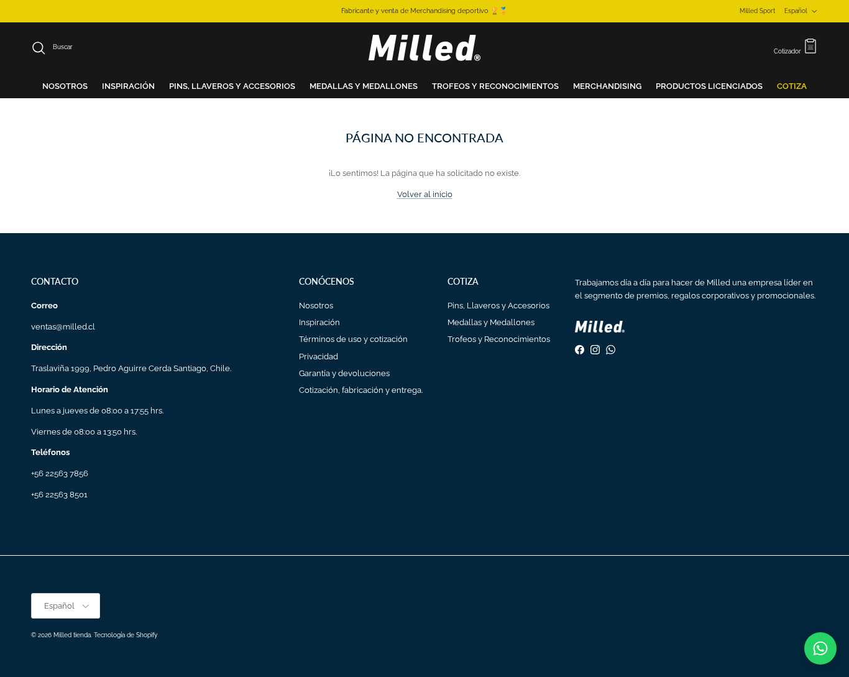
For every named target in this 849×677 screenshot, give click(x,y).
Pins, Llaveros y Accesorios (498, 305)
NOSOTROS (65, 86)
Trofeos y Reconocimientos (498, 339)
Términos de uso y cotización (353, 339)
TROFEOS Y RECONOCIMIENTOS (495, 86)
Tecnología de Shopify (125, 635)
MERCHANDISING (607, 86)
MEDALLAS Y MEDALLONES (364, 86)
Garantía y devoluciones (344, 373)
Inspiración (319, 322)
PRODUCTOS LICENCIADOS (709, 86)
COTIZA (792, 86)
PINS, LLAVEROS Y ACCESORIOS (232, 86)
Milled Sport (757, 10)
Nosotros (316, 305)
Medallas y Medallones (491, 322)
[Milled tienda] (424, 48)
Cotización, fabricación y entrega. (361, 390)
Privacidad (318, 356)
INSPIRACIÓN (128, 86)
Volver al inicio (424, 194)
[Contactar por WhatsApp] (820, 648)
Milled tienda (72, 635)
